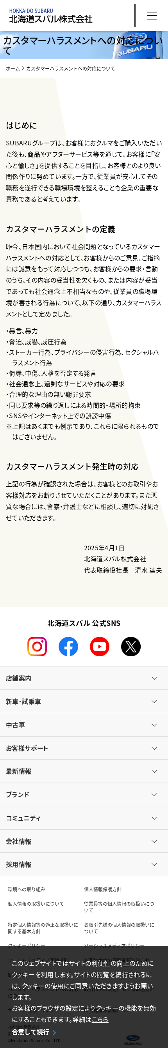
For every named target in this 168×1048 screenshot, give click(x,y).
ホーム (13, 68)
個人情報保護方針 (103, 889)
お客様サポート (27, 748)
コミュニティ (23, 817)
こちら (100, 1019)
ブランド (18, 794)
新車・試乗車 (23, 701)
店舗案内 (19, 677)
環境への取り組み (26, 889)
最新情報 (19, 771)
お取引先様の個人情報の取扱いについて (119, 928)
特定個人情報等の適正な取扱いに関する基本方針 (43, 928)
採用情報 (19, 864)
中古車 (15, 724)
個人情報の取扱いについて (36, 903)
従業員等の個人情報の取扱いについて (119, 907)
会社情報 (19, 841)
